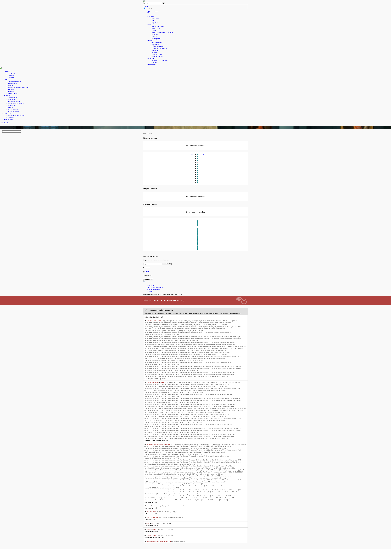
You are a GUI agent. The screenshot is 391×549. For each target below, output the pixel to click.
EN (151, 8)
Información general (158, 26)
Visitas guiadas (156, 38)
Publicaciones (151, 64)
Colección (150, 16)
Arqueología (155, 50)
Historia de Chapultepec (159, 48)
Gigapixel (155, 23)
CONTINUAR (167, 264)
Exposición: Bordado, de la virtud (162, 32)
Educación (150, 58)
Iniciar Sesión (153, 12)
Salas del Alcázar (157, 56)
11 (197, 174)
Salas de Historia (157, 54)
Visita (149, 25)
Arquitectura (155, 44)
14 (197, 180)
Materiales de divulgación (160, 60)
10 (197, 172)
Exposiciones (156, 29)
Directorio (150, 285)
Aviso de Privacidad (153, 289)
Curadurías (155, 19)
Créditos (150, 291)
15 (197, 182)
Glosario (154, 62)
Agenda (154, 31)
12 (197, 176)
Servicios (154, 36)
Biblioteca (155, 35)
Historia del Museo (158, 46)
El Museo (150, 41)
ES (146, 8)
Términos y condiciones (155, 287)
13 (197, 178)
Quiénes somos (157, 42)
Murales (154, 52)
